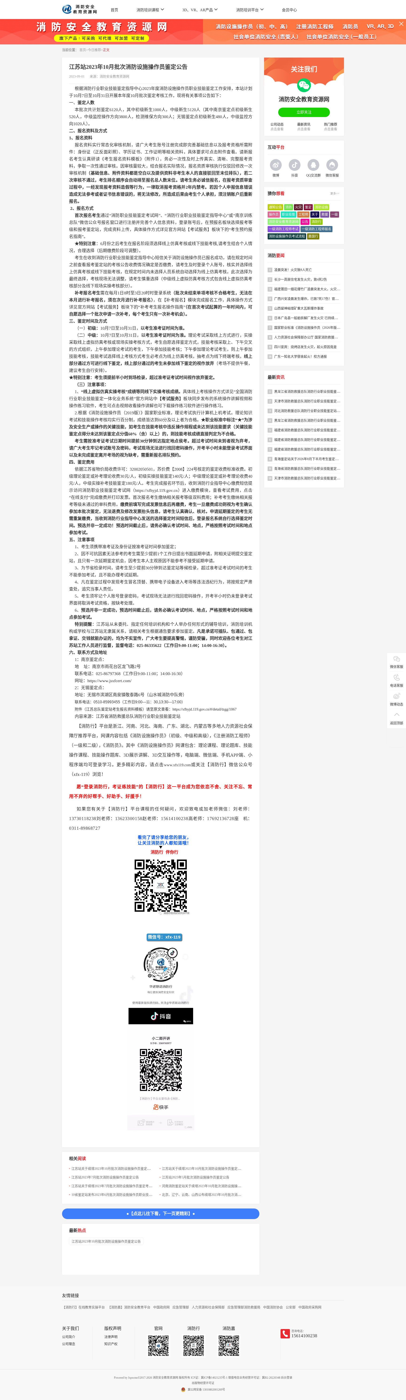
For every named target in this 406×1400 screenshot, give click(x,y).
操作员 (274, 214)
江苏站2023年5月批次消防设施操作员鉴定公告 (195, 1177)
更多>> (334, 193)
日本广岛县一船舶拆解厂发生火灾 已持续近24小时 (310, 318)
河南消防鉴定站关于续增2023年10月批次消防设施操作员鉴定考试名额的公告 (218, 1186)
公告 (305, 221)
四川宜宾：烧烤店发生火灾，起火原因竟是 (305, 347)
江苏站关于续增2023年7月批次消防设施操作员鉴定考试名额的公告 (119, 1186)
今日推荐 (94, 50)
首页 (114, 10)
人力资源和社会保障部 (208, 1307)
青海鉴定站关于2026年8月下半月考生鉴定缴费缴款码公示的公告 (321, 459)
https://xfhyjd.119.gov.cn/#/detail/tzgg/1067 (204, 709)
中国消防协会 (273, 1307)
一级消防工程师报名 (316, 229)
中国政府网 (161, 1307)
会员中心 (289, 10)
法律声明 (110, 1337)
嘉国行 (313, 236)
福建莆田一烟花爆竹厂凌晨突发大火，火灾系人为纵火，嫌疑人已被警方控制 (330, 289)
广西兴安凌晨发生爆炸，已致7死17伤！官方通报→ (311, 299)
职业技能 (288, 214)
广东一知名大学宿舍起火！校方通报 (300, 356)
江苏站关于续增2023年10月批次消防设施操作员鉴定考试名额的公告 (120, 1168)
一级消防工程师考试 (283, 229)
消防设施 (321, 207)
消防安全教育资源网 (114, 76)
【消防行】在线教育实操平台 (83, 1307)
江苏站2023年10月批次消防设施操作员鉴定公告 (106, 1241)
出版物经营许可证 (203, 1383)
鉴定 (308, 207)
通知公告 (275, 207)
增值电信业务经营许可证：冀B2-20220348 (254, 1377)
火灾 (298, 207)
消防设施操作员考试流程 (287, 236)
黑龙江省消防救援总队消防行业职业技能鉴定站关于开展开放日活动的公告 (328, 420)
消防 (288, 207)
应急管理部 (180, 1307)
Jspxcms (133, 1377)
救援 (324, 214)
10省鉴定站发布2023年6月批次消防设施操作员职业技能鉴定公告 (118, 1195)
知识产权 (110, 1344)
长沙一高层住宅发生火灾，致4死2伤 (300, 279)
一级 (334, 214)
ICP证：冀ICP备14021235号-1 (209, 1377)
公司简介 (68, 1337)
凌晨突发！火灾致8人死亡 (293, 270)
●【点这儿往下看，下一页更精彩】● (160, 1213)
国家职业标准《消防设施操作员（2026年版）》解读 (311, 327)
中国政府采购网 (309, 1307)
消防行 (316, 221)
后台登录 (286, 1377)
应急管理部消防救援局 (243, 1307)
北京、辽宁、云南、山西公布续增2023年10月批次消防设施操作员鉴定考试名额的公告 (224, 1195)
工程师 (303, 214)
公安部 (291, 1307)
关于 (315, 214)
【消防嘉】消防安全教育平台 (129, 1307)
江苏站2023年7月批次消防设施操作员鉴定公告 (105, 1177)
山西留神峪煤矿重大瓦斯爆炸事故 (299, 308)
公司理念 (68, 1344)
